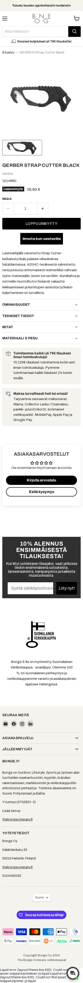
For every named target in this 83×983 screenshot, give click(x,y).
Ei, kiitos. (55, 528)
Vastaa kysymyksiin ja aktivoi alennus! (55, 507)
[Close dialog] (80, 466)
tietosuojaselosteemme (54, 522)
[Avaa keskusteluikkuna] (72, 973)
